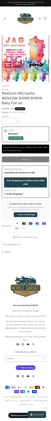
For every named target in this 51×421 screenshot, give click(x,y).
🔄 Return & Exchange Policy (25, 237)
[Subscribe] (43, 359)
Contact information (40, 401)
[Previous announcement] (4, 3)
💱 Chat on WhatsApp (25, 215)
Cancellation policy (27, 404)
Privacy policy (43, 397)
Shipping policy (25, 401)
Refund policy (30, 397)
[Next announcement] (46, 3)
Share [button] (7, 252)
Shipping (5, 112)
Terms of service (11, 401)
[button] (5, 18)
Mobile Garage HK (16, 397)
